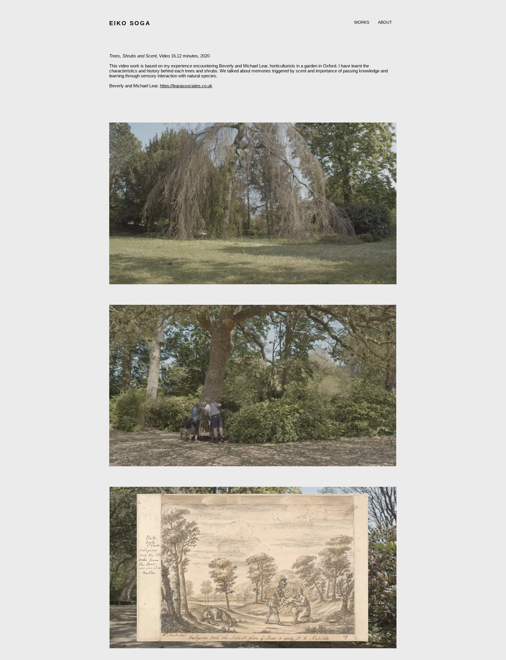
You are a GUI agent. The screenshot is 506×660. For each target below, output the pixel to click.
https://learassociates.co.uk (186, 85)
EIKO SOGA (130, 23)
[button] (362, 22)
